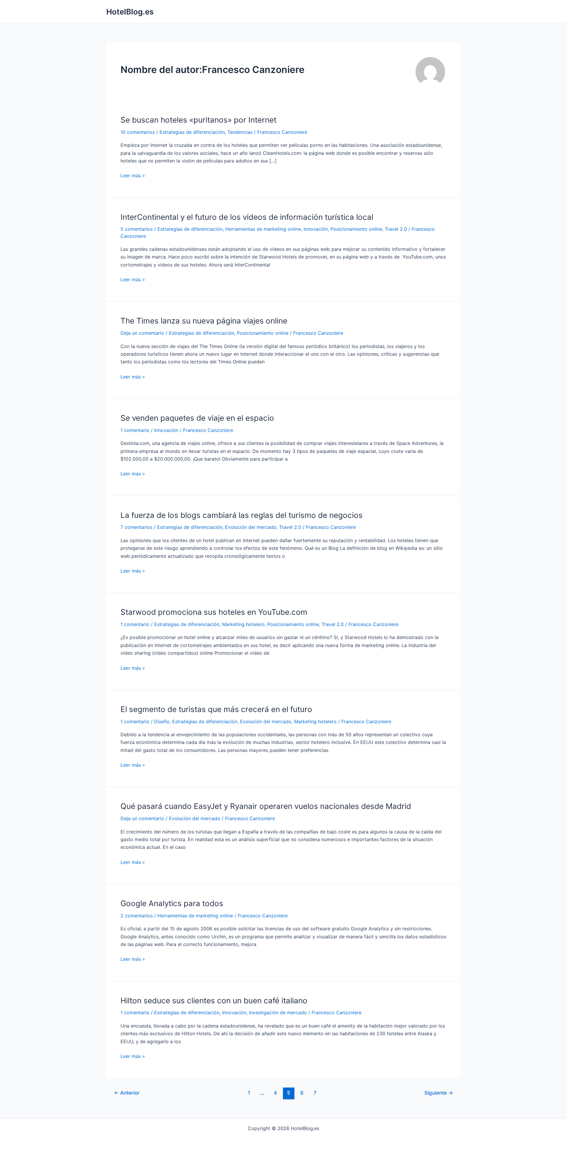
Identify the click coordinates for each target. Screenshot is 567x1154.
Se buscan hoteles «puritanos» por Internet (198, 119)
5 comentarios (136, 229)
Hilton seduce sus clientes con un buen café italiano (213, 1000)
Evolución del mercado (250, 527)
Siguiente (438, 1093)
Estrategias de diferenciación (192, 132)
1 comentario (134, 430)
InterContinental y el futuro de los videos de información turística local (246, 217)
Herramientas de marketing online (263, 229)
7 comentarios (136, 527)
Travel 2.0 (396, 229)
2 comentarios (136, 916)
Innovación (316, 229)
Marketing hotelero (243, 624)
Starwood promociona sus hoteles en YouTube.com (213, 612)
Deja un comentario (142, 333)
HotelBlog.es (130, 11)
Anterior (127, 1093)
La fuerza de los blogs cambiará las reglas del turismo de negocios (241, 515)
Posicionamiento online (356, 229)
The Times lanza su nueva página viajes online (203, 320)
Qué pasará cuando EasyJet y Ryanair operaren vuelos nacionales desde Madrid (265, 806)
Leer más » (132, 175)
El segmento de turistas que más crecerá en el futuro (216, 709)
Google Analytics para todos (171, 903)
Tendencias (239, 132)
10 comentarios (137, 132)
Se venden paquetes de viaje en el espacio (197, 417)
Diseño (162, 721)
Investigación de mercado (278, 1012)
